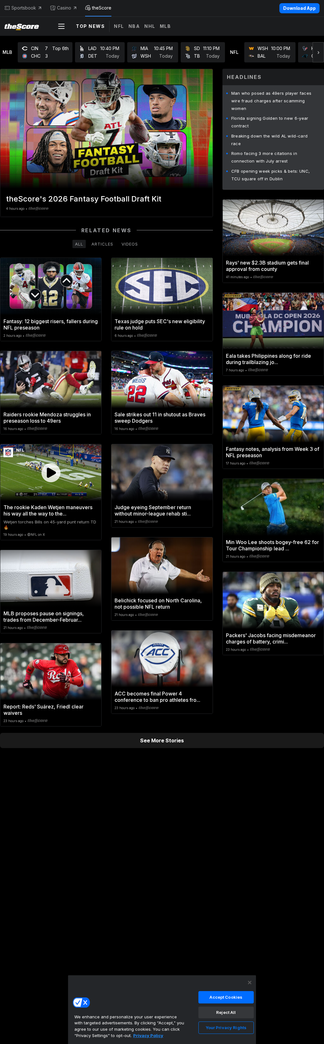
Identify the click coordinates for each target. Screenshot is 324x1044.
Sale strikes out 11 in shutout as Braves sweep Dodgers (160, 417)
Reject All (226, 1012)
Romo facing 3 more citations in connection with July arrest (264, 157)
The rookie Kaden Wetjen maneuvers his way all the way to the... (47, 510)
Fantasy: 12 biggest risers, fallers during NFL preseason (50, 324)
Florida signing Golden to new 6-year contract (269, 122)
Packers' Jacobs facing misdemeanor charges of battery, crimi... (271, 638)
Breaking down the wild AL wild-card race (269, 139)
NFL (119, 26)
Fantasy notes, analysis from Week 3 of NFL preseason (272, 452)
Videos (130, 244)
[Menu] (61, 26)
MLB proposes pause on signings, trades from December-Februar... (43, 616)
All (79, 244)
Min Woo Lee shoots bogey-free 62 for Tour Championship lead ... (272, 545)
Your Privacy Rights (226, 1027)
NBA (134, 26)
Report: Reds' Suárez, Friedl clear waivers (43, 709)
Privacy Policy (148, 1035)
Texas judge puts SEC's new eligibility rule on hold (160, 324)
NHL (149, 26)
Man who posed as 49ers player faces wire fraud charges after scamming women (271, 101)
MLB (165, 26)
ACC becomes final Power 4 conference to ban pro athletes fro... (157, 696)
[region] (162, 1009)
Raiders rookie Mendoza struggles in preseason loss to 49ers (47, 417)
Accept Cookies (225, 997)
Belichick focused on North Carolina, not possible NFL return (158, 603)
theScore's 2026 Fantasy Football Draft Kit (83, 198)
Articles (102, 244)
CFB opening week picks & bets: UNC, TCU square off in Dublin (270, 175)
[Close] (250, 982)
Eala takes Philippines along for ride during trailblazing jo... (268, 359)
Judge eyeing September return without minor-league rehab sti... (153, 510)
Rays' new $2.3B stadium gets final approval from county (267, 265)
